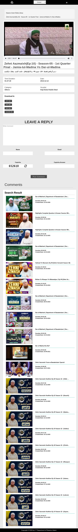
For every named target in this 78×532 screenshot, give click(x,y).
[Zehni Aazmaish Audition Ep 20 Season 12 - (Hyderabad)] (19, 419)
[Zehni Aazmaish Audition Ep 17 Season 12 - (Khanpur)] (19, 468)
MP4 (7, 101)
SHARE (8, 111)
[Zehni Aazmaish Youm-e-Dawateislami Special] (19, 369)
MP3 (7, 104)
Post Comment (39, 177)
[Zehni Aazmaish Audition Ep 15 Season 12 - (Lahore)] (19, 502)
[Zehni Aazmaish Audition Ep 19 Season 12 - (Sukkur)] (19, 435)
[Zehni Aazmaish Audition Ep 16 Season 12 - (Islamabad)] (19, 485)
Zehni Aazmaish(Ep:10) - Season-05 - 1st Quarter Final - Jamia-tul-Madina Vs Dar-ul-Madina (33, 17)
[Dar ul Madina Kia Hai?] (19, 352)
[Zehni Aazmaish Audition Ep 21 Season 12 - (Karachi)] (19, 402)
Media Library (19, 13)
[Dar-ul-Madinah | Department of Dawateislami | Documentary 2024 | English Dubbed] (19, 319)
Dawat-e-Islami (10, 13)
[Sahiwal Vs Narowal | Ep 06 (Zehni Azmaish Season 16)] (19, 269)
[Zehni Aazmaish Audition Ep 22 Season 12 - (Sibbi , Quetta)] (19, 386)
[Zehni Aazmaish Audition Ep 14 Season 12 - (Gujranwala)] (19, 518)
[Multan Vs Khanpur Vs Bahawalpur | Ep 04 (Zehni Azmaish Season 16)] (19, 286)
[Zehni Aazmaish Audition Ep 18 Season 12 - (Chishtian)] (19, 452)
